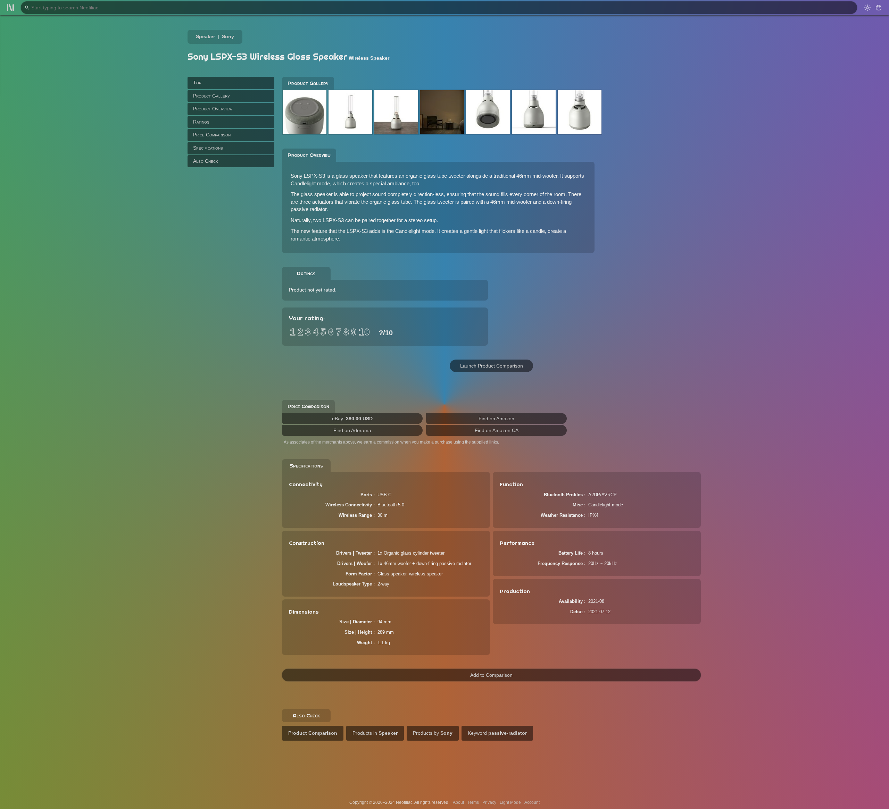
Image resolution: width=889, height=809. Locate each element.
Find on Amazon (496, 418)
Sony (228, 36)
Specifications (208, 148)
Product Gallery (211, 95)
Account (532, 802)
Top (197, 82)
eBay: (352, 418)
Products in (375, 733)
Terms (473, 802)
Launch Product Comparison (491, 366)
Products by (432, 733)
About (458, 802)
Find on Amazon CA (496, 430)
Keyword (497, 733)
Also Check (205, 160)
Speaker (205, 36)
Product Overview (212, 108)
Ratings (201, 122)
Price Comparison (212, 134)
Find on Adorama (352, 430)
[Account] (878, 7)
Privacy (489, 802)
